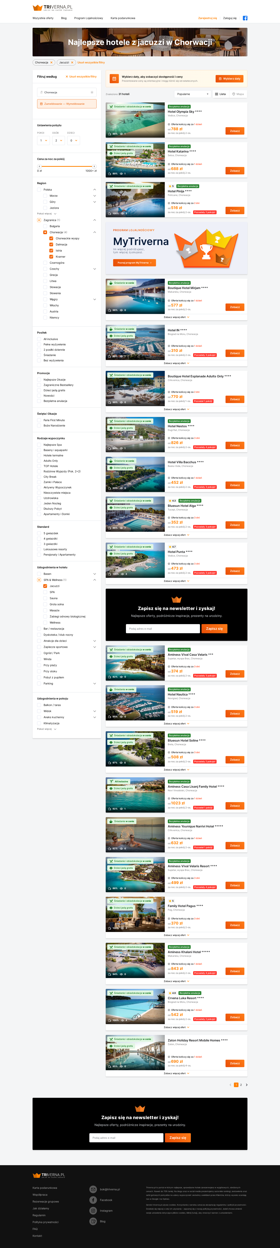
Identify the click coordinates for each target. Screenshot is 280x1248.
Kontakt (37, 1235)
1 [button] (41, 140)
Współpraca (40, 1194)
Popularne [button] (183, 94)
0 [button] (71, 140)
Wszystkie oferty (43, 18)
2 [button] (56, 140)
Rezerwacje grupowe (46, 1201)
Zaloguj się (230, 18)
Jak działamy (41, 1208)
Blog (64, 18)
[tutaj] (194, 1213)
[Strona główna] (57, 8)
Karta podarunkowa (123, 18)
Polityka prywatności (45, 1222)
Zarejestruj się (207, 18)
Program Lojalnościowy (88, 18)
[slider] (39, 166)
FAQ (35, 1228)
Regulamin (39, 1215)
